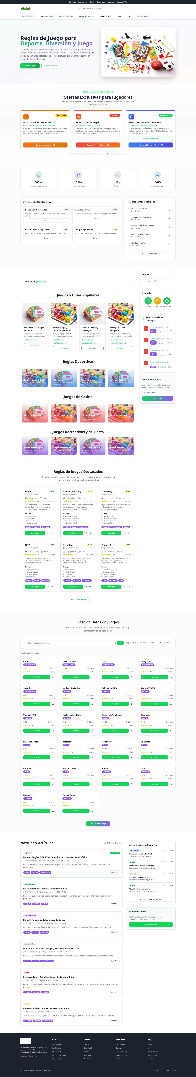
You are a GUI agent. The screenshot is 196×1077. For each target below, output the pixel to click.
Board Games (57, 1044)
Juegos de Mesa (47, 16)
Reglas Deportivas (66, 16)
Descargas (101, 2)
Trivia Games (57, 1059)
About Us (150, 1059)
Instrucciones (143, 16)
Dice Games (56, 1051)
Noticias (111, 2)
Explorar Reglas (30, 66)
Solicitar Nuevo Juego (98, 824)
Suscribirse (157, 398)
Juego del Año (121, 2)
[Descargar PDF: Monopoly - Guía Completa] (169, 218)
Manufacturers (121, 1051)
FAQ (149, 1048)
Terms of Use (152, 1055)
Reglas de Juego (28, 16)
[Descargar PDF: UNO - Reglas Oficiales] (169, 210)
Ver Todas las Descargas (151, 254)
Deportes (143, 643)
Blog (129, 16)
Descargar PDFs (51, 66)
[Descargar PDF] (53, 677)
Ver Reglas (35, 345)
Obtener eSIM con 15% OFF (148, 145)
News (118, 1059)
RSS (163, 1070)
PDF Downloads (121, 1044)
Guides (118, 1048)
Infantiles (168, 643)
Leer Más (114, 872)
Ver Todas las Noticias (112, 843)
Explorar (47, 220)
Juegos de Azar (105, 16)
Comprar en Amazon (43, 145)
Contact (150, 1044)
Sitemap (156, 1070)
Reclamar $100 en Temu (96, 145)
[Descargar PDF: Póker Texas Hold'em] (169, 244)
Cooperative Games (59, 1055)
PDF (52, 533)
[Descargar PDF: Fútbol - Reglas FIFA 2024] (169, 236)
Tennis (86, 1051)
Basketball (88, 1048)
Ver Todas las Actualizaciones (151, 899)
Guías (92, 2)
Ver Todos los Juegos (78, 599)
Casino (152, 643)
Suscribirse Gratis (151, 924)
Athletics (87, 1059)
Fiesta (160, 643)
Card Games (56, 1048)
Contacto (72, 2)
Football (87, 1044)
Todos (120, 643)
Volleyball (87, 1055)
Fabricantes (82, 2)
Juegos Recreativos (86, 16)
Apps (119, 16)
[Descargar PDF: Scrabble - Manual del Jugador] (169, 227)
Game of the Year (122, 1055)
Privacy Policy (152, 1051)
